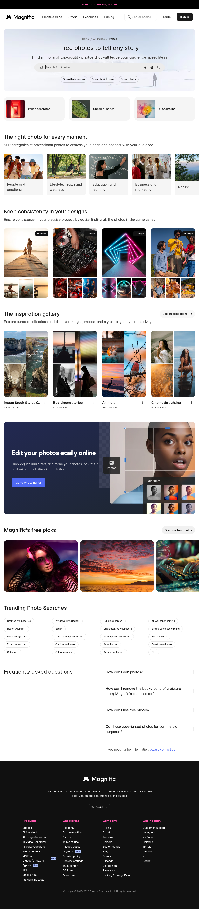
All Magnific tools (33, 879)
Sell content (110, 865)
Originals (71, 851)
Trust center (70, 865)
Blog (105, 851)
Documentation (72, 832)
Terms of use (71, 842)
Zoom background (17, 644)
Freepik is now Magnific (97, 4)
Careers (107, 842)
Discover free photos (178, 530)
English (99, 807)
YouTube (148, 837)
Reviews (108, 837)
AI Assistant (30, 832)
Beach (58, 628)
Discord (147, 851)
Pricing (109, 17)
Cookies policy (72, 856)
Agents (30, 865)
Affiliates (68, 870)
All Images (99, 39)
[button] (99, 807)
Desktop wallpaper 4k (19, 621)
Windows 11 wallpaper (67, 621)
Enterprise (69, 875)
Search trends (111, 846)
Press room (109, 870)
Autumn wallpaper (114, 652)
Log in (167, 17)
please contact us (162, 749)
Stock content (31, 851)
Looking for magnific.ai (116, 875)
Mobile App (30, 875)
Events (107, 856)
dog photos (130, 79)
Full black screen (113, 621)
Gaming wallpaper (65, 644)
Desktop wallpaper (162, 644)
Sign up (185, 17)
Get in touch (152, 821)
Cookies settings (73, 861)
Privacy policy (71, 846)
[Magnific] (99, 780)
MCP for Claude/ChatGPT (39, 858)
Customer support (154, 827)
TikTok (147, 846)
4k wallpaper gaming (163, 621)
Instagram (149, 832)
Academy (68, 827)
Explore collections (175, 314)
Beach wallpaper (16, 628)
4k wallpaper (111, 644)
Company (110, 821)
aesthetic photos (75, 79)
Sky (154, 652)
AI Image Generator (35, 837)
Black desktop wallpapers (118, 628)
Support (67, 837)
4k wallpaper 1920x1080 (117, 636)
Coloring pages (63, 652)
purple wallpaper (104, 79)
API (25, 870)
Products (29, 821)
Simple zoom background (166, 628)
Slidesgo (108, 861)
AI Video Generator (34, 842)
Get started (71, 821)
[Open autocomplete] (39, 67)
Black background (17, 636)
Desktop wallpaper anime (69, 636)
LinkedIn (148, 842)
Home (85, 39)
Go (12, 584)
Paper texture (159, 636)
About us (108, 832)
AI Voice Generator (34, 846)
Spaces (27, 827)
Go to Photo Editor (28, 482)
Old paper (12, 652)
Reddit (146, 861)
